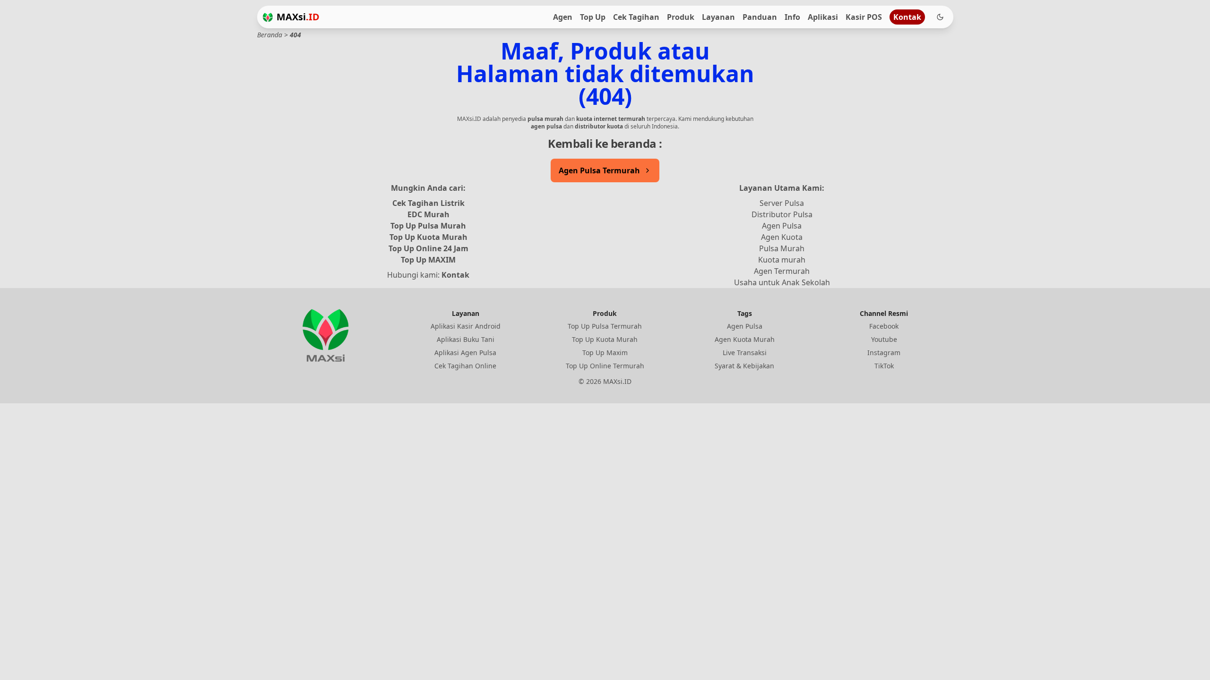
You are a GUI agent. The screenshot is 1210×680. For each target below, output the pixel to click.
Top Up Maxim (605, 352)
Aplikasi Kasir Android (466, 326)
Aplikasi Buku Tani (465, 339)
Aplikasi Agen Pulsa (465, 352)
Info (792, 17)
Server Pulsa (782, 203)
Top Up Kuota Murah (428, 237)
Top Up (592, 17)
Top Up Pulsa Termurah (605, 326)
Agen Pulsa (782, 226)
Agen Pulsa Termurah (599, 170)
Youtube (884, 339)
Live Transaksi (745, 352)
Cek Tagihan (636, 17)
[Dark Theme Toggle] (940, 17)
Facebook (884, 326)
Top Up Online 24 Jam (428, 248)
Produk (680, 17)
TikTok (884, 365)
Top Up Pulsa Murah (428, 226)
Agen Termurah (782, 271)
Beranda (269, 34)
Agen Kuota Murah (745, 339)
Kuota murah (781, 260)
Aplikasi (823, 17)
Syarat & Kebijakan (744, 365)
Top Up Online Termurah (605, 365)
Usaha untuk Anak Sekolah (782, 282)
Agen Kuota (782, 237)
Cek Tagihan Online (465, 365)
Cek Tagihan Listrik (428, 203)
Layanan (718, 17)
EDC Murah (428, 214)
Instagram (883, 352)
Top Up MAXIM (428, 260)
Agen (562, 17)
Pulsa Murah (781, 248)
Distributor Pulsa (782, 214)
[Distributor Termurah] (268, 17)
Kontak (907, 17)
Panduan (760, 17)
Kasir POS (864, 17)
